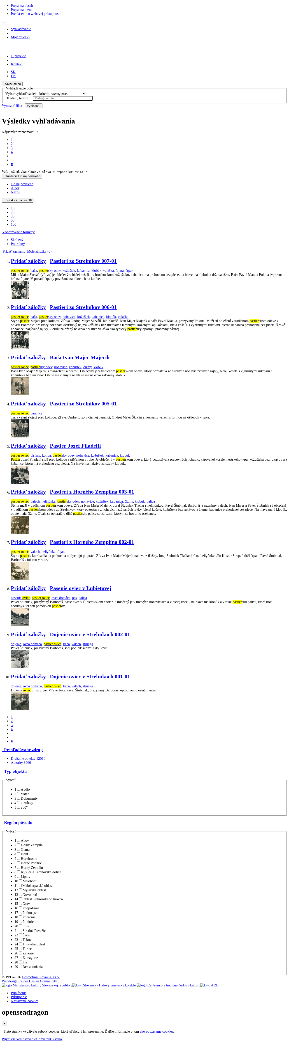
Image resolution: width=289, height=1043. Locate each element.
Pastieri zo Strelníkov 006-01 (83, 307)
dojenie (16, 644)
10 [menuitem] (12, 208)
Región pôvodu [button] (17, 822)
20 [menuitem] (12, 212)
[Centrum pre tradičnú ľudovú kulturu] (168, 985)
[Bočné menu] (3, 22)
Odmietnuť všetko (49, 1039)
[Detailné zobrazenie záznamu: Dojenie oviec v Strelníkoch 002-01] (20, 667)
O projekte (18, 56)
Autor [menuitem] (15, 188)
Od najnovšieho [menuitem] (22, 184)
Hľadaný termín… (18, 98)
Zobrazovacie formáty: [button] (18, 232)
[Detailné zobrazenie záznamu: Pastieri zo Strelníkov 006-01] (20, 348)
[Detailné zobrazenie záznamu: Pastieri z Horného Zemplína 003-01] (20, 532)
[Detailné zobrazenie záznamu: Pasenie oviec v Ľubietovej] (20, 625)
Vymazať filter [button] (13, 106)
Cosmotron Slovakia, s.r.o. (41, 977)
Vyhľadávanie (21, 29)
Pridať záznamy (13, 251)
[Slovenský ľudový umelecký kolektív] (104, 985)
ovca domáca (60, 598)
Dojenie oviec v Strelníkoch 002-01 (90, 634)
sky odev (50, 270)
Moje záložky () (38, 251)
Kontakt (16, 64)
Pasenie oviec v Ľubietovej (80, 588)
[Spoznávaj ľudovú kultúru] (30, 48)
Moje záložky (20, 37)
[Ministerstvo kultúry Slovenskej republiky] (37, 985)
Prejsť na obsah (22, 5)
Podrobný (18, 244)
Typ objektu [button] (14, 771)
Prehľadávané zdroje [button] (22, 749)
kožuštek (69, 270)
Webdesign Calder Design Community (29, 981)
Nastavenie (28, 1039)
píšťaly (35, 455)
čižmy (87, 367)
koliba (46, 455)
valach (35, 501)
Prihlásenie (18, 993)
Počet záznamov (18, 200)
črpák (129, 270)
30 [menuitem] (12, 216)
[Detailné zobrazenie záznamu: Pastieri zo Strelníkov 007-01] (20, 298)
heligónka (49, 501)
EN (13, 76)
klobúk (96, 270)
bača (33, 270)
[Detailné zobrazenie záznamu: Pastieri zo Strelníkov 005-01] (20, 436)
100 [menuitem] (13, 224)
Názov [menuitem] (15, 192)
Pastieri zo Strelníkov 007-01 (83, 261)
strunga (88, 644)
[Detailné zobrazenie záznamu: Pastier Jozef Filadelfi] (20, 482)
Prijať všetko (11, 1039)
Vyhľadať (34, 106)
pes (74, 598)
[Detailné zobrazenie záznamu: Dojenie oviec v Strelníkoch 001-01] (20, 709)
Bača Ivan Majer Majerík (80, 357)
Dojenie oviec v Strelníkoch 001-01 (90, 676)
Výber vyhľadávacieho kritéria (27, 94)
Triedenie (22, 176)
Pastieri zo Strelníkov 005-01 (83, 404)
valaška (108, 270)
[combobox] (63, 98)
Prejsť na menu (22, 9)
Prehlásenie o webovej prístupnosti (35, 14)
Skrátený (17, 240)
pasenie (20, 598)
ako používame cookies (156, 1031)
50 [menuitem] (12, 220)
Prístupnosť (19, 997)
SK (13, 72)
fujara (120, 270)
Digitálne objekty (28, 758)
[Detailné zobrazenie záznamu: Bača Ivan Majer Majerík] (20, 394)
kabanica (83, 270)
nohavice (69, 317)
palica (151, 501)
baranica (36, 413)
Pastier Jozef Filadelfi (75, 446)
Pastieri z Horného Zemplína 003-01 (92, 492)
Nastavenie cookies (24, 1001)
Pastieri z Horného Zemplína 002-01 (92, 542)
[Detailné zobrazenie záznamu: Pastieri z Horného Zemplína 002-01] (20, 579)
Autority (21, 762)
